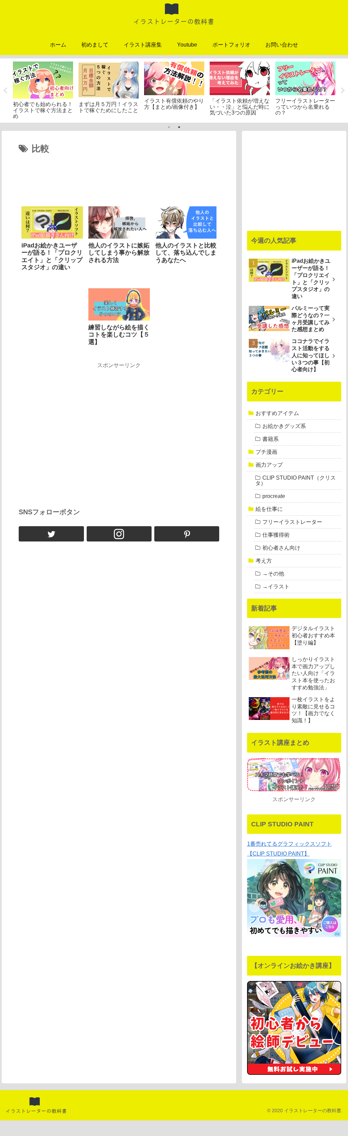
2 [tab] (179, 127)
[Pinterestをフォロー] (186, 533)
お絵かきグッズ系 (284, 426)
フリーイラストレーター (292, 522)
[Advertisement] (119, 177)
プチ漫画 (266, 452)
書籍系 (270, 439)
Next (343, 90)
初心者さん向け (281, 548)
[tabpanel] (43, 89)
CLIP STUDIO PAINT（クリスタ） (295, 480)
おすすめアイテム (277, 413)
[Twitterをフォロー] (51, 533)
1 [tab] (169, 127)
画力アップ (269, 465)
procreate (273, 496)
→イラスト (276, 586)
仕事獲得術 (276, 535)
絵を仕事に (269, 509)
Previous (5, 90)
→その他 (273, 573)
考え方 (264, 561)
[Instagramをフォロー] (119, 533)
